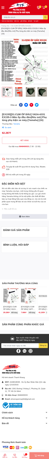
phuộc (30, 21)
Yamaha (16, 124)
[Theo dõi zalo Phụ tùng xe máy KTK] (24, 351)
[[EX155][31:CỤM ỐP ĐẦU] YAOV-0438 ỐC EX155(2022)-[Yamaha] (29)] (11, 296)
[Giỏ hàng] (43, 7)
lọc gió (36, 21)
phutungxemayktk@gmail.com (23, 399)
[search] (45, 17)
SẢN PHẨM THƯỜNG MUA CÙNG (20, 283)
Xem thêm (26, 216)
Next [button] (45, 61)
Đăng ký (43, 345)
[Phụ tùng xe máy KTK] (20, 7)
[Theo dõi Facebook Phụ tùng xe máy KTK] (18, 351)
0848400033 (24, 146)
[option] (24, 61)
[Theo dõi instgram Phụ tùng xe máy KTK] (31, 351)
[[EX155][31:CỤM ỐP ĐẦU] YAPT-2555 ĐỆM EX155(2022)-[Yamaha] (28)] (29, 296)
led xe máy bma (7, 21)
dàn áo (16, 21)
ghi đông (23, 21)
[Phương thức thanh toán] (17, 447)
